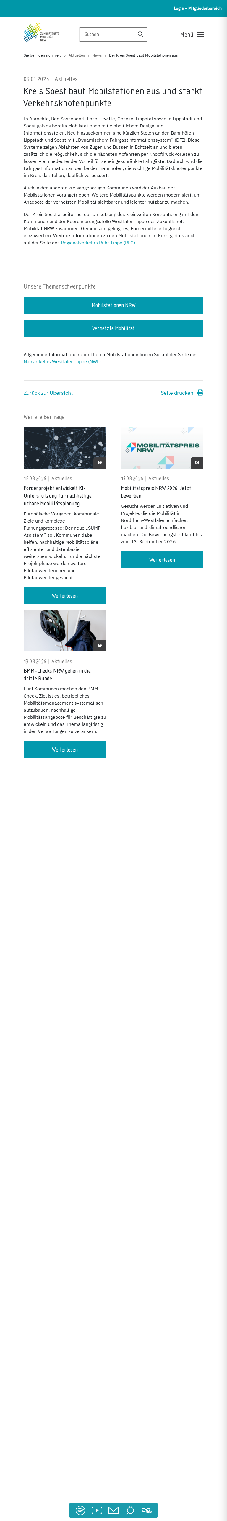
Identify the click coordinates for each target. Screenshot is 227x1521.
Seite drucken (177, 393)
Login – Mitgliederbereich (198, 8)
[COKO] (146, 1510)
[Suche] (140, 35)
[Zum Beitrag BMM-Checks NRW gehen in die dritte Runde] (65, 633)
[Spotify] (80, 1510)
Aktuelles (77, 55)
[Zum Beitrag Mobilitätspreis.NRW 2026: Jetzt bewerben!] (162, 450)
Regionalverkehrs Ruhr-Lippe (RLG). (98, 243)
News (97, 55)
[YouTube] (97, 1510)
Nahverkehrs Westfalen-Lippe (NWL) (62, 362)
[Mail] (113, 1510)
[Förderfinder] (130, 1510)
